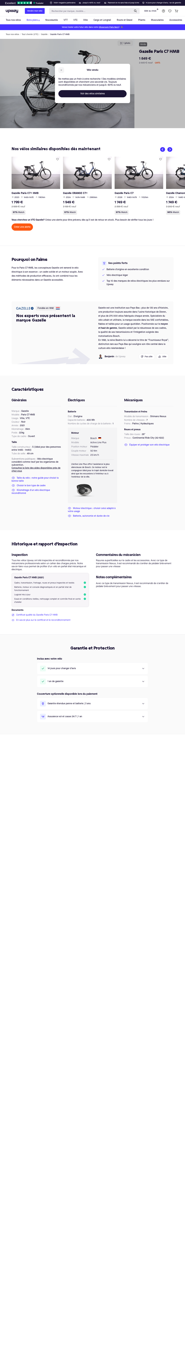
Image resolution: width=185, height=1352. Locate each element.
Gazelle (44, 34)
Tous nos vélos (12, 34)
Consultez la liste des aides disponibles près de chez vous (36, 469)
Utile (164, 357)
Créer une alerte (22, 227)
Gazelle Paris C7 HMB (60, 34)
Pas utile (148, 357)
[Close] (94, 2)
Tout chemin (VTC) (30, 34)
